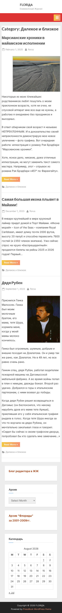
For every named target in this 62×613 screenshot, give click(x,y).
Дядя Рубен (12, 282)
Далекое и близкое (16, 186)
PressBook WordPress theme (37, 609)
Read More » (12, 180)
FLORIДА (26, 5)
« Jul (11, 592)
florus (31, 49)
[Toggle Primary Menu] (57, 17)
